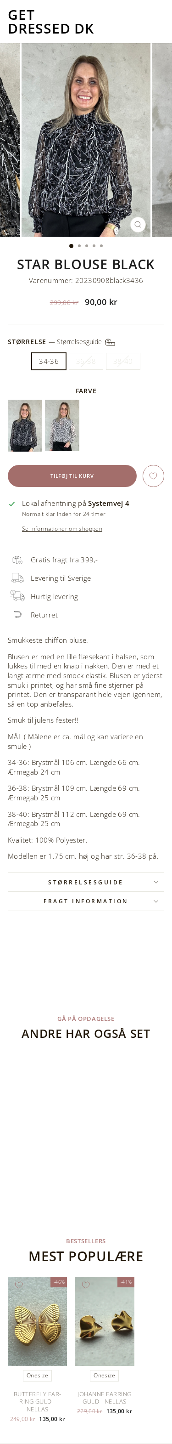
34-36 (49, 361)
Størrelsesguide (86, 882)
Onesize (37, 1375)
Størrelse (56, 341)
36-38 (86, 361)
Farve (86, 390)
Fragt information (86, 901)
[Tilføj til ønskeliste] (153, 476)
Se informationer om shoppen (62, 528)
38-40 (123, 361)
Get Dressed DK (51, 21)
